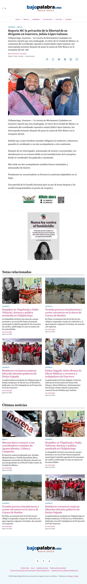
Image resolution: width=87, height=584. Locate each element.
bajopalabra (7, 332)
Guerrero (36, 19)
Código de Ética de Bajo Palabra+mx (64, 570)
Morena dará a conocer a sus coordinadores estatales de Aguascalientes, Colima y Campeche (18, 447)
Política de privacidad (58, 568)
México (26, 19)
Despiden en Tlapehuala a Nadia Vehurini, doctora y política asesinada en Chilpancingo (20, 312)
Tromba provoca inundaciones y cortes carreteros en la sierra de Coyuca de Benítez (63, 312)
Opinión (68, 19)
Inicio (18, 19)
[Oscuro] (3, 8)
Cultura (59, 19)
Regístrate (25, 568)
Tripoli (76, 576)
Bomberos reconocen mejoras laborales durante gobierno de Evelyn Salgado (19, 373)
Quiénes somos (42, 568)
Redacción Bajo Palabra (17, 53)
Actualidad (47, 19)
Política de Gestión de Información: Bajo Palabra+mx (30, 570)
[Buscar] (5, 8)
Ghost (71, 576)
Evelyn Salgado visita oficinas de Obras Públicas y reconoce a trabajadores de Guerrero (63, 373)
